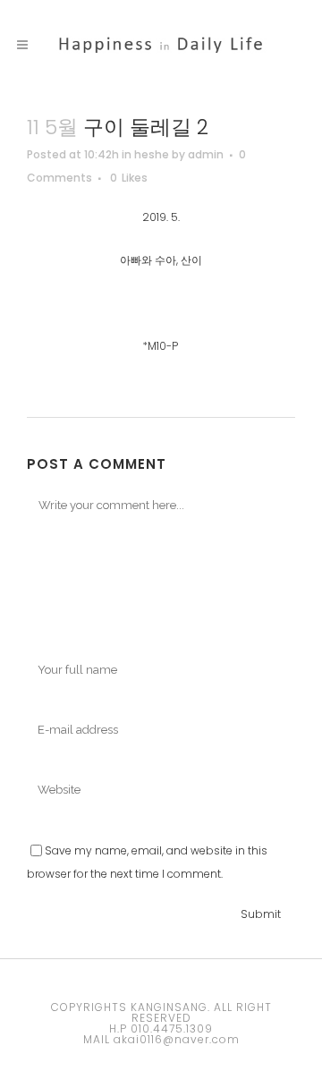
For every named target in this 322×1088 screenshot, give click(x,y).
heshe (151, 154)
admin (206, 154)
